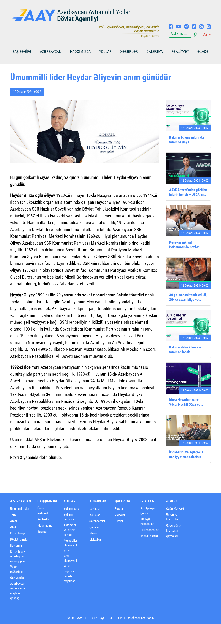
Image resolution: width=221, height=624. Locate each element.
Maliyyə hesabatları (147, 521)
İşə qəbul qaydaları (172, 533)
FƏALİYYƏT (180, 51)
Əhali (13, 527)
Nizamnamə (44, 525)
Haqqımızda (80, 51)
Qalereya (154, 51)
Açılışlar (94, 515)
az (205, 34)
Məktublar (95, 540)
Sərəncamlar (97, 521)
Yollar (105, 51)
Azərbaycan (50, 51)
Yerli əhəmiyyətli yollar (70, 561)
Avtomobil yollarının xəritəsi (70, 530)
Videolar (120, 515)
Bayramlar (16, 546)
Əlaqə (203, 51)
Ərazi (13, 521)
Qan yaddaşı (17, 578)
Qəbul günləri (174, 525)
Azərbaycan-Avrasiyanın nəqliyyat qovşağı (18, 591)
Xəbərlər (129, 51)
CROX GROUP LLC (116, 618)
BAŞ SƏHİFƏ (22, 51)
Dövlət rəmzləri (19, 540)
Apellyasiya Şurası (147, 510)
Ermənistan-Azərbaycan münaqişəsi (17, 556)
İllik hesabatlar (149, 530)
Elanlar (93, 533)
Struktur (42, 532)
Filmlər (119, 521)
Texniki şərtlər (149, 536)
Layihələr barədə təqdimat (69, 576)
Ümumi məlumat (42, 510)
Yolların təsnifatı (69, 517)
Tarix (13, 515)
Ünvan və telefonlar (172, 517)
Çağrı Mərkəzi (175, 509)
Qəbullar (94, 527)
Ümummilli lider (19, 509)
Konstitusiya (17, 533)
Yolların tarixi (72, 509)
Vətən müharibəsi (17, 569)
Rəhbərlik (43, 519)
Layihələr (95, 509)
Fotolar (119, 509)
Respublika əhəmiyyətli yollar (70, 545)
